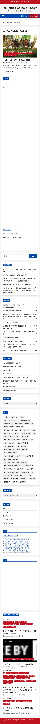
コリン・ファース (24, 675)
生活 (14, 478)
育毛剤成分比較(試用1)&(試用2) (12, 311)
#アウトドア (9, 417)
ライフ (8, 469)
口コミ (28, 475)
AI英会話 (19, 423)
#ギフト (20, 417)
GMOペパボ (8, 427)
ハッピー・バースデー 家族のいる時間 (17, 60)
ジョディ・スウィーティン (26, 624)
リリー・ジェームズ (8, 683)
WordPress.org (8, 523)
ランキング (18, 469)
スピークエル (9, 443)
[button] (3, 16)
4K (4, 673)
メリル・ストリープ (31, 680)
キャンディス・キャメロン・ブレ (11, 624)
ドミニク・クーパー (8, 680)
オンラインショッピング (12, 440)
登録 (4, 508)
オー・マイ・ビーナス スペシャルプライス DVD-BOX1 (18, 284)
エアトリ (24, 436)
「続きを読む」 (9, 71)
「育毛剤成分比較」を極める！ (12, 337)
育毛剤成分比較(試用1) (9, 307)
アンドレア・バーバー (8, 622)
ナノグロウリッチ (10, 452)
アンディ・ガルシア (24, 673)
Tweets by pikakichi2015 (10, 535)
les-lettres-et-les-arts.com (20, 7)
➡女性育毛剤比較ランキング (11, 363)
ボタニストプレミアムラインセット (15, 462)
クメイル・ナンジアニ (10, 659)
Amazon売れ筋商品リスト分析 (12, 366)
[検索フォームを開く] (26, 16)
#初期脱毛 (25, 420)
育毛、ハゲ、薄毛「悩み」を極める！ (14, 341)
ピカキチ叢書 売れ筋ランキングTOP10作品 (15, 377)
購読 (36, 16)
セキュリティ (9, 446)
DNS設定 (29, 423)
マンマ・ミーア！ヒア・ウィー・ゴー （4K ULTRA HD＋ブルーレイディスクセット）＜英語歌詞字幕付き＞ (19, 689)
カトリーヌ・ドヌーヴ (22, 52)
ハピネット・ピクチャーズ (12, 456)
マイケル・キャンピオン (9, 627)
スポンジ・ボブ (22, 443)
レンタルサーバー (26, 472)
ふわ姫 (16, 433)
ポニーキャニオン (10, 465)
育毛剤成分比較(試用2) (9, 390)
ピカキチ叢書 (7, 229)
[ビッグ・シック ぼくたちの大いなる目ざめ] (20, 650)
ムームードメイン (26, 465)
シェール (31, 675)
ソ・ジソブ (18, 701)
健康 (18, 475)
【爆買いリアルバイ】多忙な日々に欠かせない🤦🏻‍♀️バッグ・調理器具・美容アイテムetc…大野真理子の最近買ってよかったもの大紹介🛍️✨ (19, 290)
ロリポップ (8, 475)
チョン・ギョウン (27, 701)
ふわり (7, 433)
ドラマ (30, 52)
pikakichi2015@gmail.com (11, 63)
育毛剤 (7, 482)
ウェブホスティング (11, 436)
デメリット (21, 446)
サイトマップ (7, 374)
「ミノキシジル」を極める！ (11, 322)
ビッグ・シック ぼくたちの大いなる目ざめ (15, 275)
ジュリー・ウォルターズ (9, 678)
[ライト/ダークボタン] (22, 16)
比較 (6, 478)
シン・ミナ (5, 701)
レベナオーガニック (11, 472)
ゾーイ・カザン (20, 659)
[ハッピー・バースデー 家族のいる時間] (20, 46)
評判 (23, 482)
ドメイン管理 (22, 449)
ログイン (5, 512)
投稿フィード (7, 516)
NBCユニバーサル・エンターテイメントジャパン (19, 430)
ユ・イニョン (6, 704)
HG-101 (19, 427)
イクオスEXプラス (28, 433)
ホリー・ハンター (30, 659)
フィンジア (28, 456)
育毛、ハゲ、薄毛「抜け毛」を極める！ (14, 350)
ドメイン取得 (9, 449)
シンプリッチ (28, 440)
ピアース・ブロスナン (19, 680)
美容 (24, 478)
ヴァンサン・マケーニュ (10, 55)
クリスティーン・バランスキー (10, 675)
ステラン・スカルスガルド (22, 678)
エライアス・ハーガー (20, 622)
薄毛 (15, 482)
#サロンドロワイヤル (11, 420)
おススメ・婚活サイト (9, 370)
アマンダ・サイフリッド (12, 673)
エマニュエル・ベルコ (10, 52)
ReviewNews (30, 720)
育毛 (32, 478)
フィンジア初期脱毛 (11, 459)
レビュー (29, 469)
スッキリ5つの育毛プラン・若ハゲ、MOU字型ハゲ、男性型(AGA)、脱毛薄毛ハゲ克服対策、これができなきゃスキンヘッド (20, 317)
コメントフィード (8, 519)
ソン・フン (12, 701)
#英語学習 (8, 423)
